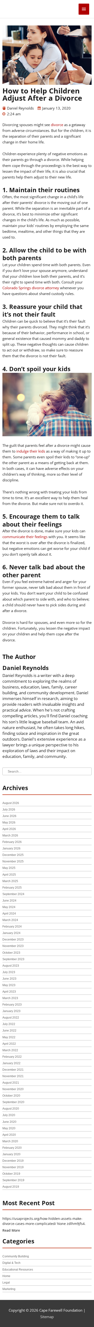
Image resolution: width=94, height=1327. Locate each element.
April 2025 (9, 874)
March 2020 (10, 1141)
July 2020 (8, 1115)
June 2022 (9, 1030)
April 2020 (9, 1135)
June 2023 (9, 978)
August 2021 (10, 1082)
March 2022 (10, 1050)
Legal (6, 1282)
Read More (11, 1230)
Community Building (15, 1256)
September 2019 (13, 1180)
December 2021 (13, 1069)
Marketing (8, 1289)
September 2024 (13, 894)
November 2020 (13, 1089)
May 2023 (8, 985)
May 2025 (8, 868)
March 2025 (10, 881)
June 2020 (9, 1122)
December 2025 (13, 855)
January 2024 (11, 933)
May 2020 (8, 1128)
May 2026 (8, 822)
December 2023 (13, 939)
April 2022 (9, 1043)
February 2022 (12, 1056)
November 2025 (13, 861)
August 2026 (10, 803)
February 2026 (12, 842)
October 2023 (11, 952)
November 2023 (13, 946)
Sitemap (47, 1316)
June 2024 (9, 900)
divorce (57, 124)
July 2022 (8, 1024)
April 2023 (9, 991)
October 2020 (11, 1095)
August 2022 (10, 1017)
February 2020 (12, 1147)
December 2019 (13, 1160)
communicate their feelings (24, 536)
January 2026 (11, 848)
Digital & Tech (11, 1263)
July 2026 (8, 809)
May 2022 (8, 1037)
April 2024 (9, 913)
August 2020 (10, 1108)
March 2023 (10, 998)
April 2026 (9, 829)
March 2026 (10, 835)
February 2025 (12, 887)
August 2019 (10, 1186)
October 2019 (11, 1173)
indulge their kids (30, 451)
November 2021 (13, 1076)
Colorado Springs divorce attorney (30, 287)
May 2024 (8, 907)
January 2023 (11, 1011)
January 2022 (11, 1063)
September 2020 (13, 1102)
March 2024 (10, 920)
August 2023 (10, 965)
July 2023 (8, 972)
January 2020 (11, 1154)
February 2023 (12, 1004)
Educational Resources (17, 1269)
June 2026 (9, 816)
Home (6, 1276)
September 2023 (13, 959)
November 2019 (13, 1167)
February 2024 (12, 926)
